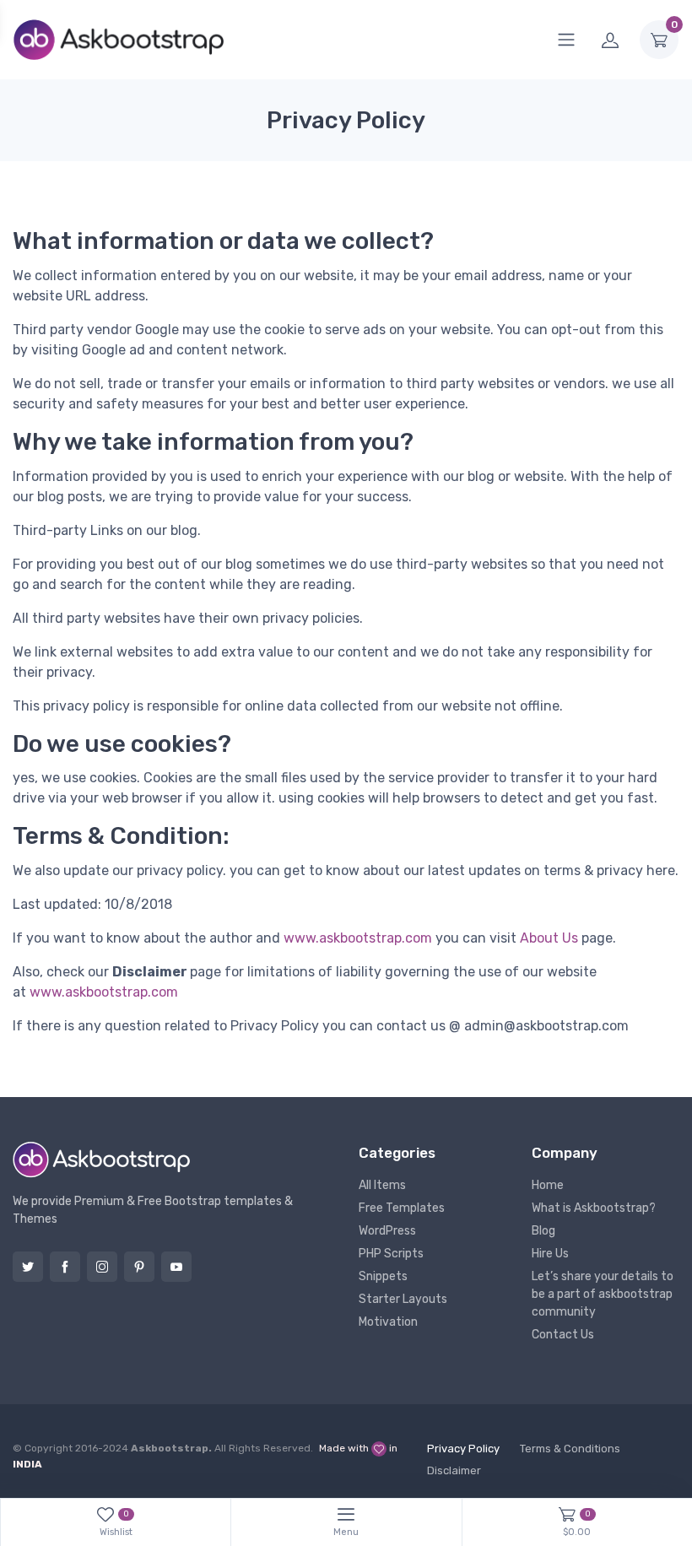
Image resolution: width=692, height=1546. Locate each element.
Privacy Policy (463, 1448)
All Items (382, 1185)
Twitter (28, 1266)
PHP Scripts (391, 1253)
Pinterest (139, 1266)
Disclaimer (454, 1470)
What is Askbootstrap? (594, 1208)
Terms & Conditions (570, 1448)
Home (548, 1185)
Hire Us (550, 1253)
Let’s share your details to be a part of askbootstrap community (602, 1294)
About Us (549, 938)
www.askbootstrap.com (358, 938)
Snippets (383, 1276)
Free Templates (402, 1208)
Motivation (388, 1322)
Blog (543, 1231)
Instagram (102, 1266)
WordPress (387, 1231)
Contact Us (563, 1334)
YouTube (176, 1266)
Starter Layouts (403, 1299)
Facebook (65, 1266)
